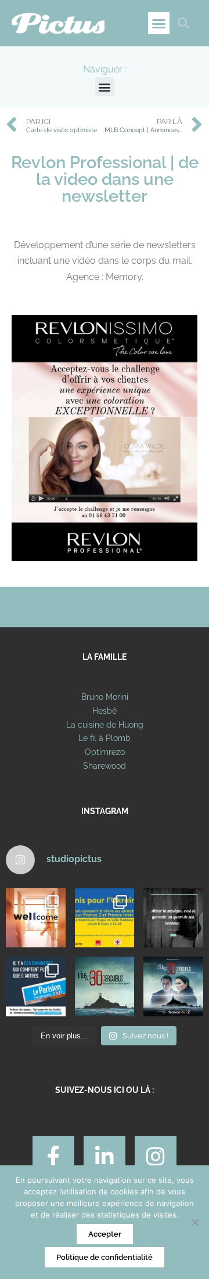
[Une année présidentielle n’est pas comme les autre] (36, 986)
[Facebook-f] (53, 1157)
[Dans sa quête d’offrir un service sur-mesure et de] (36, 918)
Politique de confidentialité (104, 1257)
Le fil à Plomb (104, 738)
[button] (159, 23)
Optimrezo (105, 752)
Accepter (104, 1234)
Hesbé (104, 710)
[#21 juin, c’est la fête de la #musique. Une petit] (173, 918)
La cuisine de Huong (104, 724)
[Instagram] (155, 1157)
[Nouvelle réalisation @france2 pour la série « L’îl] (105, 986)
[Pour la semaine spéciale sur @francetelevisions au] (105, 918)
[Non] (194, 1222)
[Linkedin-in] (104, 1157)
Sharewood (104, 766)
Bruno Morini (104, 697)
